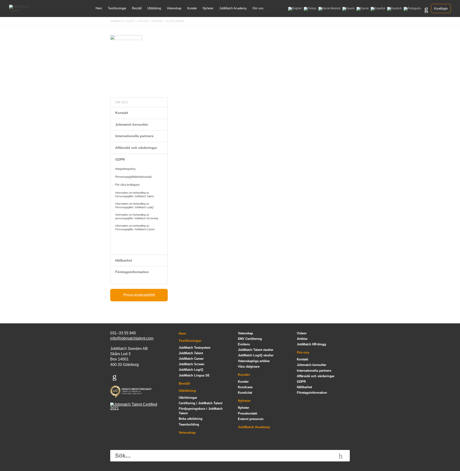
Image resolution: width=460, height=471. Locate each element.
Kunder (192, 8)
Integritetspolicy (125, 169)
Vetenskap (174, 8)
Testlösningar (117, 8)
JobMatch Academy (233, 8)
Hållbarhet (123, 260)
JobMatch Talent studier (255, 350)
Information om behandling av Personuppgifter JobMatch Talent (134, 194)
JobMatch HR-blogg (311, 344)
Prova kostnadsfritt (139, 295)
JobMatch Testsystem (195, 347)
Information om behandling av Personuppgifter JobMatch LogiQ (134, 205)
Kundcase (245, 387)
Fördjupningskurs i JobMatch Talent (201, 411)
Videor (302, 333)
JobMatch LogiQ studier (256, 355)
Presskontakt (247, 413)
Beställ (137, 8)
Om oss (258, 8)
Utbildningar (188, 397)
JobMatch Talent (191, 353)
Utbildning (154, 8)
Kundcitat (245, 392)
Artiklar (302, 339)
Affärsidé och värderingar (136, 148)
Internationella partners (134, 136)
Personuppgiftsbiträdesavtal (133, 177)
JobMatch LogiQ (191, 369)
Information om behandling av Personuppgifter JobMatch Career (135, 227)
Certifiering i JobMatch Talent (200, 403)
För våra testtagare (127, 184)
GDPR (120, 159)
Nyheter (208, 8)
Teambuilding (189, 424)
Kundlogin (441, 8)
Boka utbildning (190, 419)
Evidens (244, 344)
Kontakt (121, 113)
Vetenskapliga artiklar (254, 361)
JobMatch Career (191, 358)
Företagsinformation (132, 272)
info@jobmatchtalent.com (131, 338)
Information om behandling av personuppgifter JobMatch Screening (136, 216)
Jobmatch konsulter (131, 124)
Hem (99, 8)
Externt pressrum (251, 419)
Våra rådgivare (248, 366)
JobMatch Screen (191, 364)
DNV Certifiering (250, 339)
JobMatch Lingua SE (194, 375)
